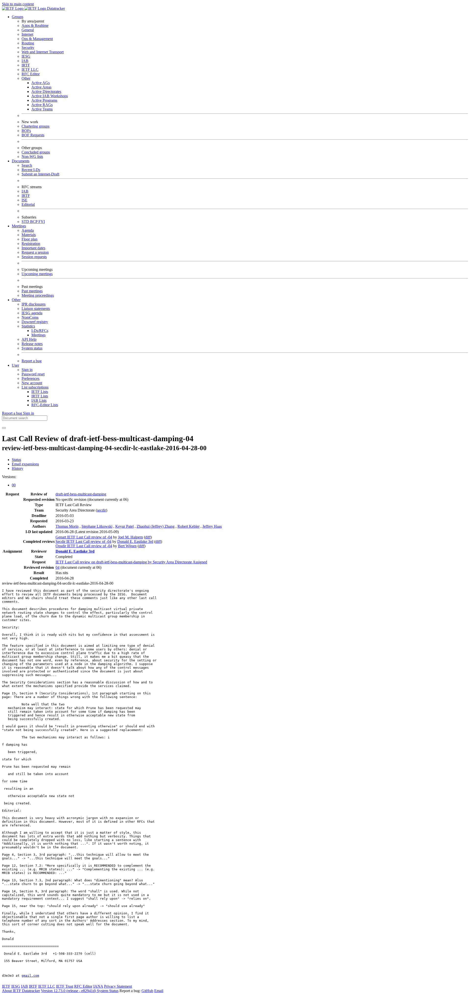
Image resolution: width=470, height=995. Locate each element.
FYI (41, 221)
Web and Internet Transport (43, 52)
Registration (31, 243)
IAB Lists (39, 400)
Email (158, 991)
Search (27, 165)
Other (26, 78)
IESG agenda (32, 313)
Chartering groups (35, 126)
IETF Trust (64, 986)
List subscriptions (35, 387)
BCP (34, 221)
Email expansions (25, 464)
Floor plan (29, 239)
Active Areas (41, 87)
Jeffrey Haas (212, 526)
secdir (101, 510)
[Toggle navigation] (4, 428)
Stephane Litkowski (97, 526)
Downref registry (35, 322)
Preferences (30, 378)
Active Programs (44, 100)
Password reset (33, 374)
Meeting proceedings (38, 295)
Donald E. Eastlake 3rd (135, 541)
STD (26, 221)
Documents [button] (20, 161)
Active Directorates (46, 91)
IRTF (26, 65)
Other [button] (16, 300)
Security (28, 47)
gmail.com (30, 975)
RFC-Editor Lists (44, 405)
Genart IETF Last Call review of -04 (84, 537)
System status (32, 348)
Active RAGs (42, 105)
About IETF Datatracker (21, 991)
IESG (26, 56)
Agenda (28, 230)
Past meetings (32, 291)
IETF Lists (39, 392)
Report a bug (32, 361)
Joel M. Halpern (130, 537)
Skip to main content (18, 4)
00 (14, 485)
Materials (29, 235)
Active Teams (42, 109)
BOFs (26, 131)
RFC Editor (31, 74)
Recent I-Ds (31, 170)
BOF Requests (33, 135)
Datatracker (55, 8)
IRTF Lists (39, 396)
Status (16, 460)
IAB (25, 61)
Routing (28, 43)
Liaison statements (36, 308)
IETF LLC (30, 69)
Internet (27, 34)
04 (57, 567)
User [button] (15, 365)
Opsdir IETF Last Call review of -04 (84, 546)
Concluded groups (36, 152)
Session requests (34, 257)
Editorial (28, 204)
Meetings (38, 335)
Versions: (9, 477)
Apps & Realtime (35, 25)
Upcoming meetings (37, 274)
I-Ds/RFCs (39, 330)
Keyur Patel (124, 526)
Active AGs (40, 83)
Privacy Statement (118, 986)
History (17, 468)
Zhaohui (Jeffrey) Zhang (156, 526)
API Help (29, 339)
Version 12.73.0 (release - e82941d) (69, 991)
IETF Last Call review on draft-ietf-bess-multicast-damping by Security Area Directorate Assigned (131, 562)
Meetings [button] (19, 226)
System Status (107, 991)
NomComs (30, 317)
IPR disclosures (34, 304)
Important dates (33, 248)
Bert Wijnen (127, 546)
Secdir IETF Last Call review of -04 (83, 541)
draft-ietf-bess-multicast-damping (81, 494)
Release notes (32, 344)
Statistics (28, 326)
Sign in (27, 370)
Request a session (35, 252)
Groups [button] (17, 17)
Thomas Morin (67, 526)
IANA (98, 986)
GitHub (147, 991)
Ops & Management (37, 39)
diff (148, 537)
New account (32, 383)
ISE (24, 200)
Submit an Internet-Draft (40, 174)
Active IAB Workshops (49, 96)
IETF (6, 986)
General (28, 30)
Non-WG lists (32, 156)
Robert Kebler (188, 526)
